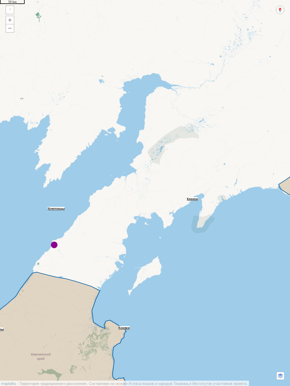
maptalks (8, 383)
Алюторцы (56, 208)
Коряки (124, 327)
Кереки (192, 199)
